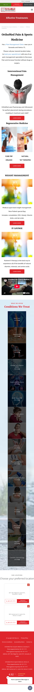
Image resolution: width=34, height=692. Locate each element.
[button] (17, 5)
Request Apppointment (23, 601)
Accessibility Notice (19, 642)
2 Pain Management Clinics (14, 44)
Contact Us (29, 642)
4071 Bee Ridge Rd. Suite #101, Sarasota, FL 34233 (17, 593)
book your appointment (12, 54)
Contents (22, 27)
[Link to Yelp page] (28, 585)
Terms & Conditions (7, 642)
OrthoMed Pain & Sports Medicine (10, 27)
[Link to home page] (15, 10)
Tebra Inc (17, 638)
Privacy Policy (24, 638)
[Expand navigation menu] (32, 9)
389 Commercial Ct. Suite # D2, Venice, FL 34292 (17, 615)
